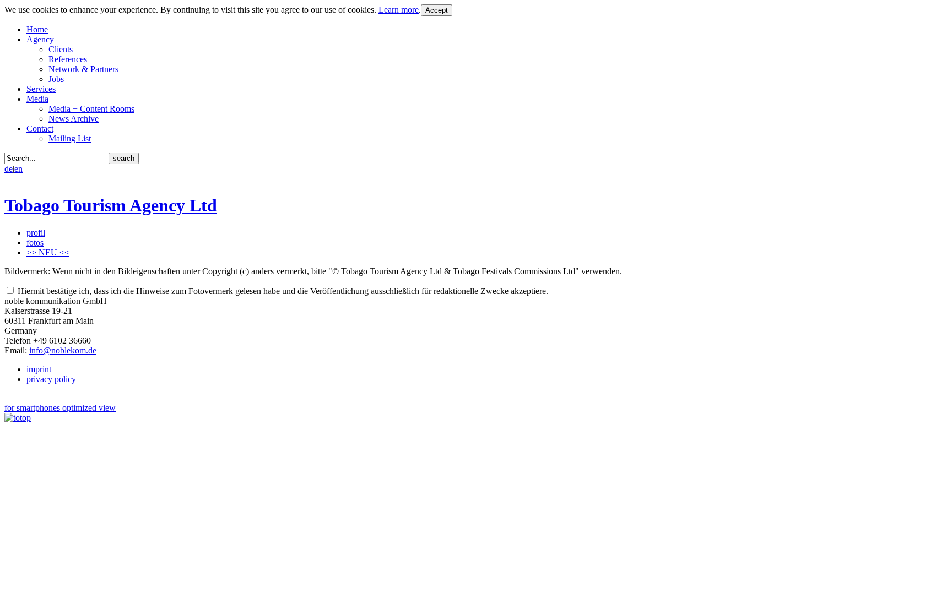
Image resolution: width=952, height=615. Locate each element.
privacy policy (51, 379)
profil (35, 232)
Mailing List (69, 138)
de (8, 168)
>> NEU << (47, 252)
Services (41, 89)
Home (37, 29)
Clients (60, 49)
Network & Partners (83, 69)
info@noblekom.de (62, 350)
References (67, 59)
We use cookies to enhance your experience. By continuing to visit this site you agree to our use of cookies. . (212, 9)
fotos (35, 242)
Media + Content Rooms (91, 108)
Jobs (56, 79)
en (18, 168)
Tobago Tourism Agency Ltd (110, 205)
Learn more (398, 9)
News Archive (73, 118)
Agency (40, 39)
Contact (39, 128)
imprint (38, 369)
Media (37, 99)
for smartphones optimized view (60, 407)
